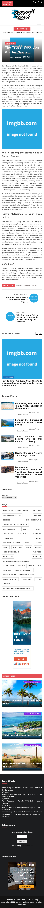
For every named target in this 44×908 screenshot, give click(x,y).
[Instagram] (38, 2)
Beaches (37, 515)
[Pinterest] (41, 2)
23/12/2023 (34, 481)
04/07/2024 (35, 446)
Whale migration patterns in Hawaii (17, 588)
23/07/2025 (35, 429)
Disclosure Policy (23, 900)
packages (37, 552)
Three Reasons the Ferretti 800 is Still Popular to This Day (22, 32)
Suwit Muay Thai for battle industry (17, 570)
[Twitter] (35, 2)
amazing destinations (12, 515)
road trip (37, 556)
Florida (28, 543)
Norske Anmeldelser (11, 552)
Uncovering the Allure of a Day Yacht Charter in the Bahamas (28, 406)
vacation (35, 285)
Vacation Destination (32, 682)
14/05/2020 (28, 57)
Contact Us (10, 900)
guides (19, 285)
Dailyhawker (8, 534)
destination (36, 534)
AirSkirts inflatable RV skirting (15, 511)
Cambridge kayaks (33, 520)
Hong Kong (17, 547)
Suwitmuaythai (34, 566)
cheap (38, 529)
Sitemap (35, 900)
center (25, 529)
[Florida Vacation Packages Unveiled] (22, 725)
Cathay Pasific (9, 529)
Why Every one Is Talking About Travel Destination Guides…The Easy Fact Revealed (27, 318)
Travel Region (27, 845)
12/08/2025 (35, 413)
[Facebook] (33, 2)
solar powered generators (14, 566)
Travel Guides (10, 43)
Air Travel (37, 511)
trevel (38, 579)
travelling (27, 285)
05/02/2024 (35, 460)
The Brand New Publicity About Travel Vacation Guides (17, 299)
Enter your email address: (22, 832)
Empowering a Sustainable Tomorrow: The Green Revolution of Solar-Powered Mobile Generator (28, 472)
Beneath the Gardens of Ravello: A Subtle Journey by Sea (28, 422)
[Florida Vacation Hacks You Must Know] (22, 693)
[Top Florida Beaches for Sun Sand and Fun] (22, 757)
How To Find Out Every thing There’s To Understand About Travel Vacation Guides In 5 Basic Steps (22, 383)
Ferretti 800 (8, 538)
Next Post (20, 312)
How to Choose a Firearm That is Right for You (28, 454)
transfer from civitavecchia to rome (18, 575)
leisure (38, 547)
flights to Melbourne (12, 543)
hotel (28, 547)
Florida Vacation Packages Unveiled (22, 735)
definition (22, 534)
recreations (8, 556)
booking (6, 520)
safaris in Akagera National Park (16, 561)
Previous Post (22, 294)
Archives (5, 495)
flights (38, 538)
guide (38, 543)
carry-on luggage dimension (15, 525)
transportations (10, 579)
